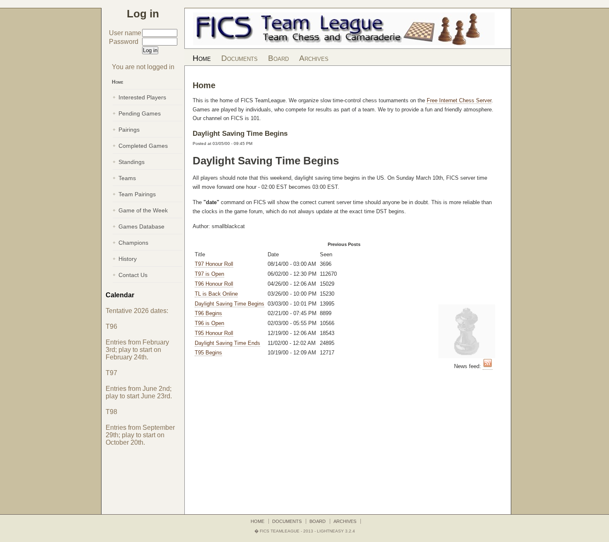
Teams (127, 178)
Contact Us (132, 275)
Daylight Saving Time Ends (227, 343)
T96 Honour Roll (214, 284)
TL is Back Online (216, 294)
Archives (314, 58)
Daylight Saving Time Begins (229, 304)
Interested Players (142, 97)
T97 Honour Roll (214, 264)
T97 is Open (209, 274)
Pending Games (139, 113)
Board (278, 58)
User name (125, 32)
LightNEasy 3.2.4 (336, 531)
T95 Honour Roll (214, 333)
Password (123, 41)
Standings (131, 162)
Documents (239, 58)
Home (202, 58)
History (127, 258)
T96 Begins (208, 313)
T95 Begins (208, 352)
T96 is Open (209, 323)
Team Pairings (137, 194)
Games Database (141, 226)
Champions (133, 242)
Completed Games (143, 145)
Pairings (129, 129)
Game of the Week (143, 210)
